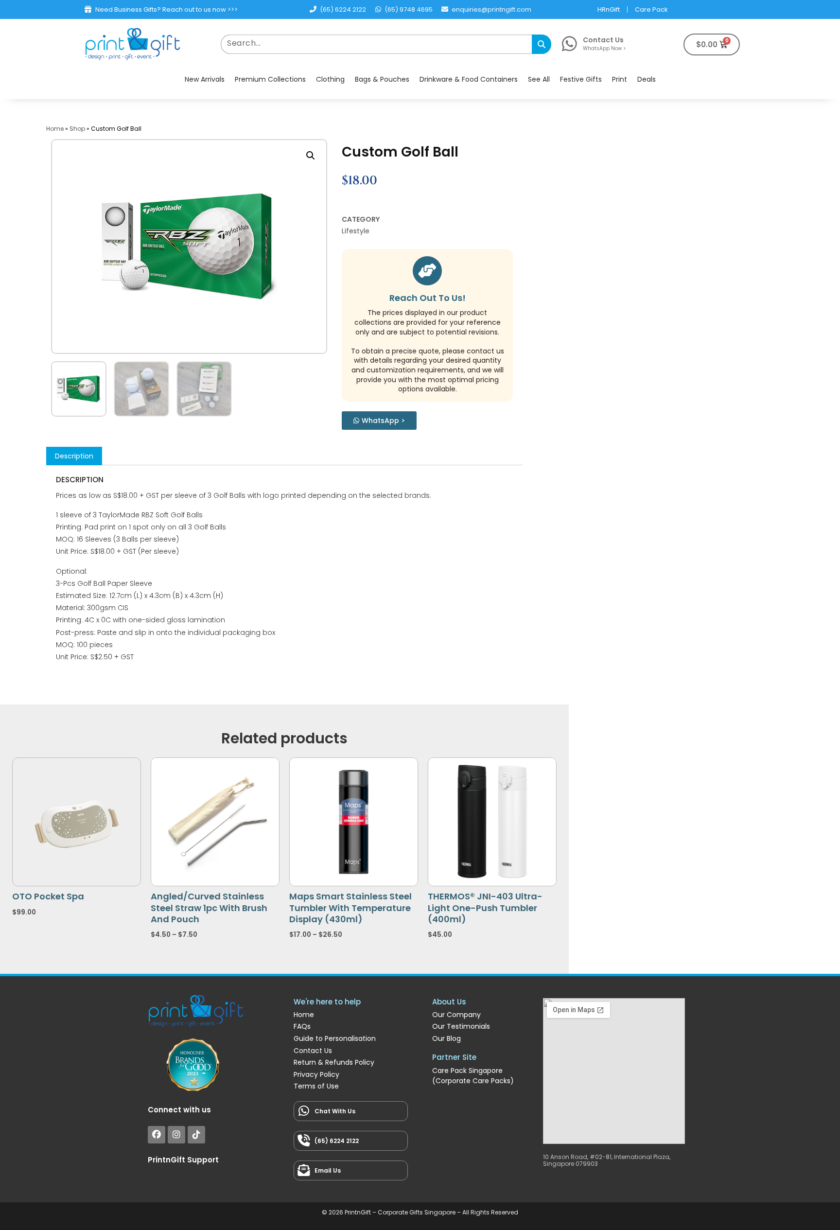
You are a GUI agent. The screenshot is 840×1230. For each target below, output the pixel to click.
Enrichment (454, 1102)
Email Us (328, 1170)
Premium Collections (270, 79)
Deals (646, 79)
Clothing (330, 79)
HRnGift (608, 9)
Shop (77, 128)
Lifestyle (355, 231)
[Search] (541, 44)
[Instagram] (176, 1134)
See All (539, 79)
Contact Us (603, 40)
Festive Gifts (581, 79)
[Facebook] (156, 1134)
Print (619, 79)
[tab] (74, 456)
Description (74, 456)
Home (55, 128)
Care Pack (651, 9)
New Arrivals (205, 79)
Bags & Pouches (382, 79)
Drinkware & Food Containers (469, 79)
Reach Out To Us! (427, 298)
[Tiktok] (196, 1134)
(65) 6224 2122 (337, 1141)
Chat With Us (335, 1111)
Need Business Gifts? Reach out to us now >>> (166, 9)
